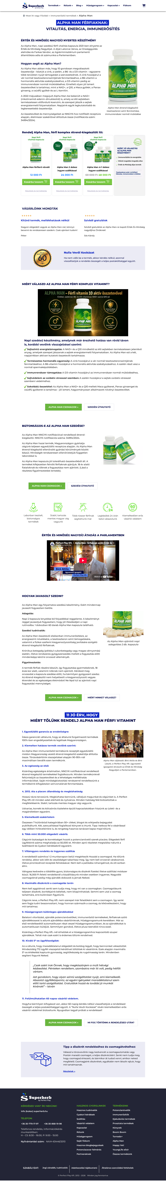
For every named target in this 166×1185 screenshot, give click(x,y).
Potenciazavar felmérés (89, 1149)
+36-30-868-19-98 (53, 1124)
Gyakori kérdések (86, 1114)
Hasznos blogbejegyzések (90, 1145)
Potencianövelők (121, 1110)
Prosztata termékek (123, 1123)
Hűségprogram (84, 1136)
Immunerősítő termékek (63, 15)
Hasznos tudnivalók (87, 1110)
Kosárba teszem (33, 182)
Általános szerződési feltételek (117, 1168)
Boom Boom (119, 1132)
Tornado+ (118, 1136)
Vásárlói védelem (85, 1123)
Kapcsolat (82, 1128)
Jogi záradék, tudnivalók (55, 1168)
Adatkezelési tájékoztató (84, 1168)
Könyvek (117, 1128)
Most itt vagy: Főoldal (37, 15)
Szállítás (81, 1119)
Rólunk (80, 1132)
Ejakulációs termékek (124, 1119)
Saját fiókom (83, 1141)
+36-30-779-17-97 (30, 1124)
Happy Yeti (118, 1145)
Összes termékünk (122, 1154)
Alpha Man (118, 1141)
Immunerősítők (121, 1114)
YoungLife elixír (121, 1149)
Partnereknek (84, 1154)
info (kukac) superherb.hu (34, 1111)
